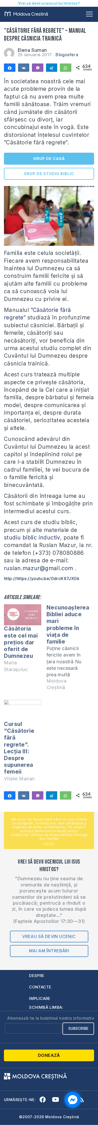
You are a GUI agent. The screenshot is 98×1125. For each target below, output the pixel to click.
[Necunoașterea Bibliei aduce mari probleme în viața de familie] (68, 650)
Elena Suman (32, 50)
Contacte (40, 987)
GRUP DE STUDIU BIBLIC (49, 173)
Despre (36, 975)
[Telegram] (51, 68)
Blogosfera (66, 54)
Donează (49, 1055)
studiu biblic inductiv (32, 537)
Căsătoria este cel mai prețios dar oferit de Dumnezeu (21, 642)
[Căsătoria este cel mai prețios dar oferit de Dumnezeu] (22, 614)
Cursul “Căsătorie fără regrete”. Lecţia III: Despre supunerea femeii (19, 748)
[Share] (9, 68)
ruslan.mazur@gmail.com (38, 568)
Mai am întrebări (49, 950)
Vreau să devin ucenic (49, 936)
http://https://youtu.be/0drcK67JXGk (41, 578)
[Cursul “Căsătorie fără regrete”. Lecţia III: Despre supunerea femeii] (22, 710)
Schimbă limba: (46, 1007)
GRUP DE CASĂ (49, 158)
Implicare (39, 998)
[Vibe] (37, 68)
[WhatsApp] (65, 68)
